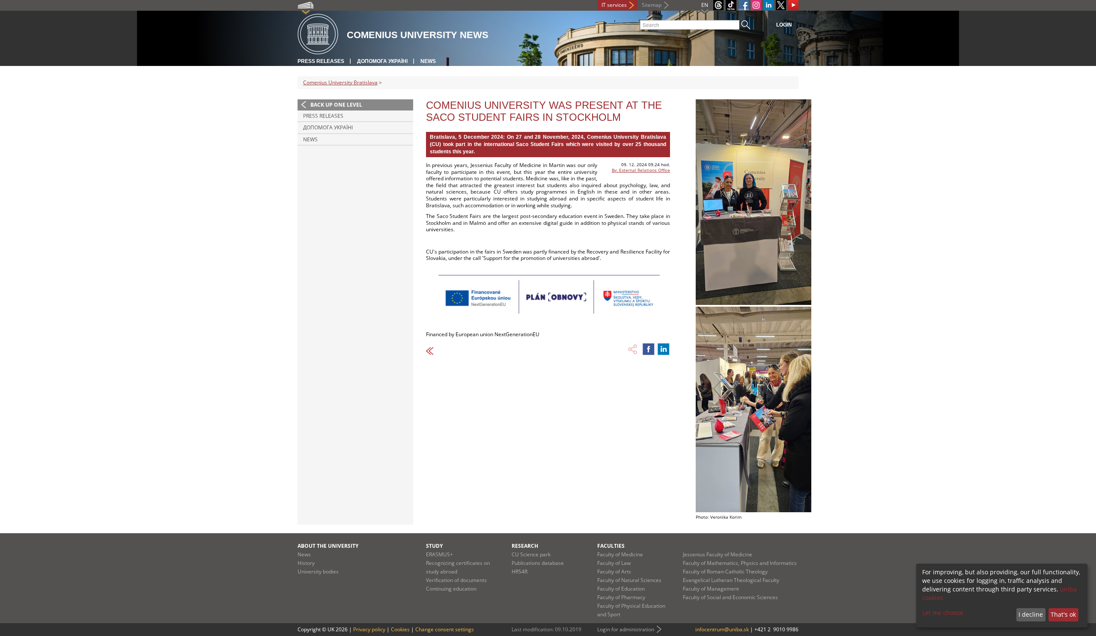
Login (784, 25)
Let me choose (942, 613)
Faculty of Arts (614, 571)
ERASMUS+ (439, 554)
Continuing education (451, 588)
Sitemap (651, 5)
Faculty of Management (711, 588)
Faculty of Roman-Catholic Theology (725, 571)
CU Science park (531, 554)
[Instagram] (756, 5)
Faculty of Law (614, 563)
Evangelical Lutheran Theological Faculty (731, 580)
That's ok (1063, 614)
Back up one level (336, 104)
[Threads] (718, 5)
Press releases (321, 61)
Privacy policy (369, 629)
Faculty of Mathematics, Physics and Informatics (740, 563)
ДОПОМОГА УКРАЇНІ (382, 61)
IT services (614, 5)
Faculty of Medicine (620, 554)
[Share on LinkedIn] (663, 349)
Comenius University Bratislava (340, 82)
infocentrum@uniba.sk (722, 629)
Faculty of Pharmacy (621, 597)
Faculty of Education (621, 588)
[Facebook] (744, 5)
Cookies (400, 629)
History (306, 563)
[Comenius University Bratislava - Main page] (318, 34)
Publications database (538, 563)
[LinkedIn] (768, 5)
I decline (1031, 614)
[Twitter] (781, 5)
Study (434, 545)
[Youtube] (793, 5)
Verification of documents (456, 580)
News (428, 61)
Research (525, 545)
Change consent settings (444, 629)
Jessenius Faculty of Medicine (717, 554)
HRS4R (519, 571)
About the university (328, 545)
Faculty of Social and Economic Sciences (730, 597)
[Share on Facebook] (648, 349)
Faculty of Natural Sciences (629, 580)
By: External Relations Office (641, 170)
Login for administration (625, 629)
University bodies (318, 571)
